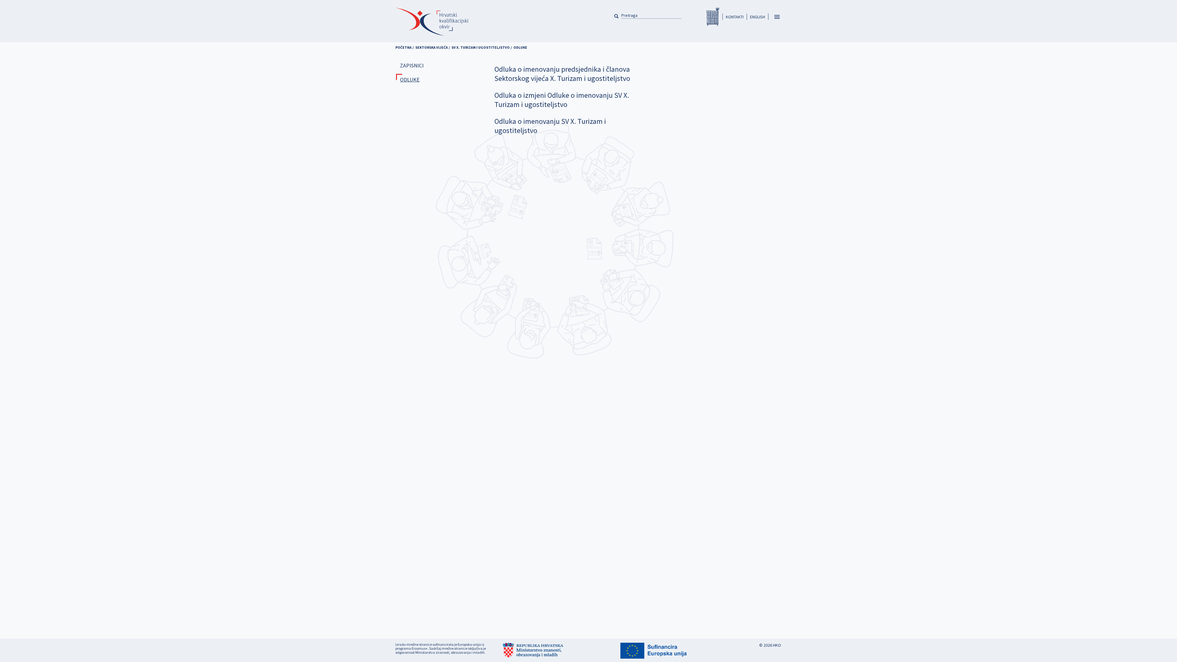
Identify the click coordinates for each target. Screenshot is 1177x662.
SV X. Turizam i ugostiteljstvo (480, 47)
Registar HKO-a (713, 17)
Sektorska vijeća (431, 47)
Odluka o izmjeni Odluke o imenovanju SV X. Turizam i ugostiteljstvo (561, 99)
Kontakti (735, 17)
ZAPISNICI (412, 65)
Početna (403, 47)
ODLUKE (410, 79)
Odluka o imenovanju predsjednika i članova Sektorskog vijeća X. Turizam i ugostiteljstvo (562, 73)
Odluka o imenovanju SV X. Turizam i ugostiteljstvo (550, 125)
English (757, 17)
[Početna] (431, 22)
